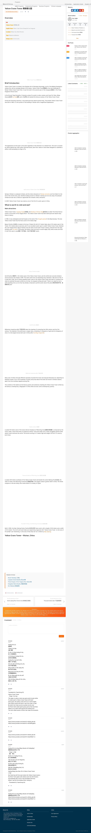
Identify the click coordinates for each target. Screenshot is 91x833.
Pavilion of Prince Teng (37, 212)
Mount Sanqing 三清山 (14, 577)
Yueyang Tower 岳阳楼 (74, 34)
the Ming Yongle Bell (38, 333)
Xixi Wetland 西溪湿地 (13, 586)
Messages (85, 15)
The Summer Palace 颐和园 (75, 32)
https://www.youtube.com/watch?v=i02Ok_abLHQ (21, 721)
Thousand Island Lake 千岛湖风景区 (52, 600)
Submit (61, 636)
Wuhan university (45, 194)
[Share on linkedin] (77, 10)
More (77, 38)
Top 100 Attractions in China (11, 11)
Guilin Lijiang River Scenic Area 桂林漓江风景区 (19, 600)
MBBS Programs (19, 6)
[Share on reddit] (82, 10)
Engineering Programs (31, 6)
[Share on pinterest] (80, 10)
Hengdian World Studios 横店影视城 (17, 584)
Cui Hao (15, 97)
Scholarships (68, 4)
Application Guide (78, 4)
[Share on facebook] (72, 10)
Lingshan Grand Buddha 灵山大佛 (17, 579)
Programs (17, 2)
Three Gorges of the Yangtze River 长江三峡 (20, 582)
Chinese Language (56, 6)
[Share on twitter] (75, 10)
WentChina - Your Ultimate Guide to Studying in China (23, 830)
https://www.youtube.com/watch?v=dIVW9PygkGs (21, 723)
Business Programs (44, 6)
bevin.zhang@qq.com (11, 818)
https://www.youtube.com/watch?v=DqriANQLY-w (21, 737)
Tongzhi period (42, 219)
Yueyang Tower (20, 212)
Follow (80, 15)
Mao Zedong (47, 531)
